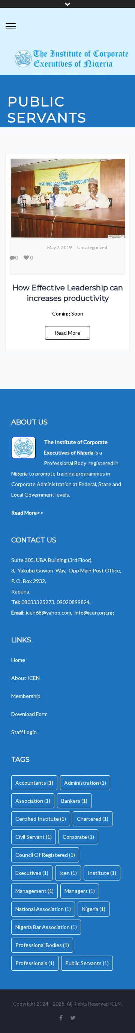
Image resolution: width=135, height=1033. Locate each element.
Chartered (92, 819)
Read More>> (27, 512)
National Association (43, 909)
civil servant (33, 837)
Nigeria (93, 909)
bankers (74, 800)
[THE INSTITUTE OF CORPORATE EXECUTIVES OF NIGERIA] (71, 59)
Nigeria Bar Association (46, 927)
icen (68, 873)
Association (32, 800)
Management (34, 891)
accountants (34, 782)
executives (31, 873)
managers (79, 891)
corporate (78, 837)
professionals (34, 963)
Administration (85, 782)
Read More (67, 332)
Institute (102, 873)
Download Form (29, 714)
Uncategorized (92, 247)
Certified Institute (40, 819)
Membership (25, 696)
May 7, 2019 (59, 247)
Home (18, 660)
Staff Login (24, 732)
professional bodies (42, 945)
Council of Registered (45, 855)
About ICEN (25, 678)
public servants (87, 963)
